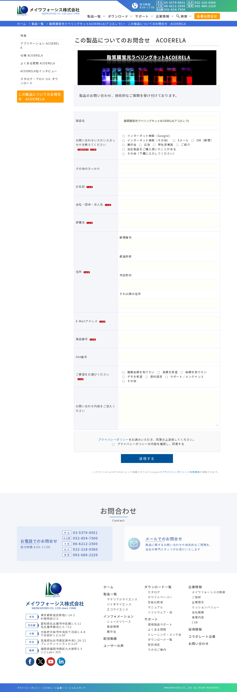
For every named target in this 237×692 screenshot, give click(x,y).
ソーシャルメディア (75, 687)
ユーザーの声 (113, 645)
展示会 (111, 631)
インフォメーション (118, 616)
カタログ (154, 592)
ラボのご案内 (157, 649)
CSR (195, 622)
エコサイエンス (117, 609)
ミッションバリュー (205, 607)
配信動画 (110, 638)
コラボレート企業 (202, 636)
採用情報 (195, 629)
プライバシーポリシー (113, 439)
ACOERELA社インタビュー (38, 71)
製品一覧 (110, 594)
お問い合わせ (198, 643)
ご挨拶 (196, 597)
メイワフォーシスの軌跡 (209, 592)
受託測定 (154, 644)
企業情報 (195, 587)
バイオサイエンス (119, 604)
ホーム (108, 587)
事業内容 (198, 617)
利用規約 (195, 472)
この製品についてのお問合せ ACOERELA (39, 96)
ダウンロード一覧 (158, 587)
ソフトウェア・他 (160, 612)
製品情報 (113, 626)
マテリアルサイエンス (122, 599)
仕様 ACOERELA (31, 55)
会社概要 (198, 612)
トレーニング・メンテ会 (164, 634)
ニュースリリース (119, 621)
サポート (151, 619)
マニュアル (155, 607)
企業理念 (198, 602)
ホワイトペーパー (160, 597)
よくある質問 (157, 629)
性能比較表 (155, 602)
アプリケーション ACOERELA (40, 45)
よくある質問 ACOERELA (37, 63)
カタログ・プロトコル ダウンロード (39, 81)
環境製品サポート (160, 624)
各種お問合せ (207, 16)
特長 (23, 35)
